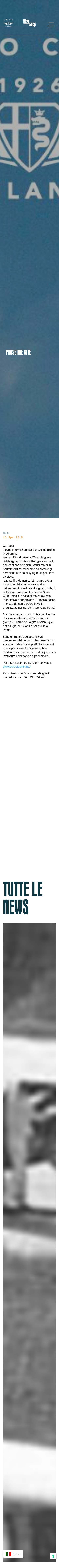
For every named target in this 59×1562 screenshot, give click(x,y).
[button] (3, 1446)
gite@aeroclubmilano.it (17, 666)
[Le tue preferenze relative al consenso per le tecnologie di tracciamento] (53, 1556)
